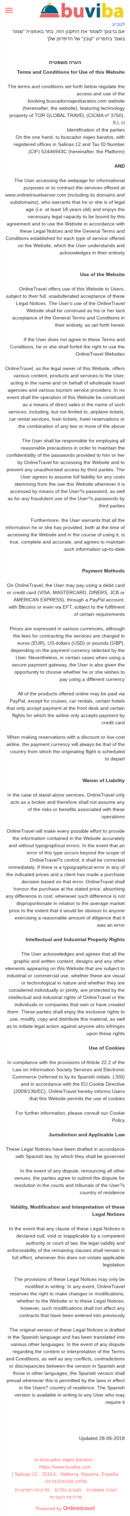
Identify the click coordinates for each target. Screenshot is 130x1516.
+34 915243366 (59, 1481)
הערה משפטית (101, 1490)
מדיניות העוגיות (66, 1497)
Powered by (65, 1508)
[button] (9, 10)
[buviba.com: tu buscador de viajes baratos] (82, 10)
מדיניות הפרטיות (32, 1490)
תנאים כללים (68, 1490)
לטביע (118, 24)
